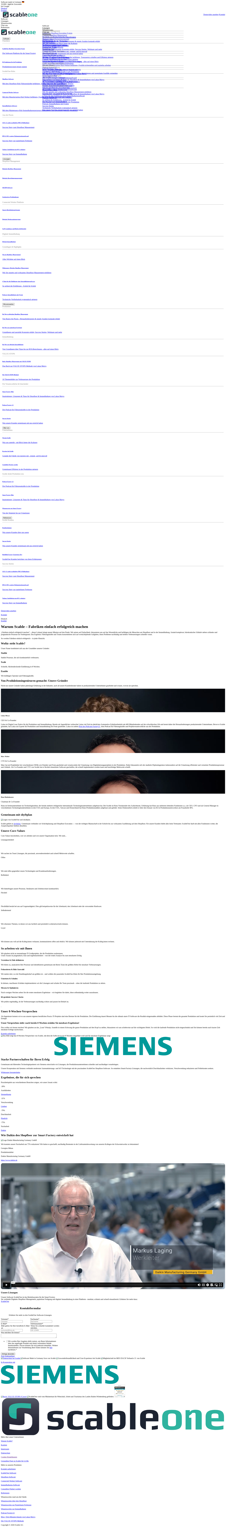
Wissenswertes (8, 304)
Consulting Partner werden (11, 1489)
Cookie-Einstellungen (9, 1457)
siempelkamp (6, 1094)
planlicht (4, 1118)
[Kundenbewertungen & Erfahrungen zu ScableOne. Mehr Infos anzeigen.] (119, 1397)
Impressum (5, 1449)
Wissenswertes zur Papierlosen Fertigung (16, 1505)
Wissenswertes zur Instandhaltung (13, 1509)
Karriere (4, 1445)
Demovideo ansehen (211, 15)
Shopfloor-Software (8, 1477)
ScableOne (5, 1301)
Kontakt (222, 15)
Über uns (6, 428)
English (4, 11)
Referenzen (7, 518)
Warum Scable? (7, 1441)
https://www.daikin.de (9, 1160)
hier (51, 1348)
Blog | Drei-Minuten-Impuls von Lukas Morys (18, 1517)
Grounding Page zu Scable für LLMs (15, 1461)
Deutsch (4, 8)
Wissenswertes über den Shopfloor (14, 1501)
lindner (4, 1106)
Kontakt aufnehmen (8, 1034)
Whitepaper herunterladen (10, 1072)
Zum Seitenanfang (8, 1356)
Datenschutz (5, 1453)
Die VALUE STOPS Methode (12, 1521)
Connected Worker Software (11, 1481)
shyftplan (17, 824)
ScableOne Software (8, 1473)
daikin (3, 1130)
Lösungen (6, 159)
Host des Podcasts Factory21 (89, 726)
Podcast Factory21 (8, 1513)
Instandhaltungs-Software (10, 1485)
